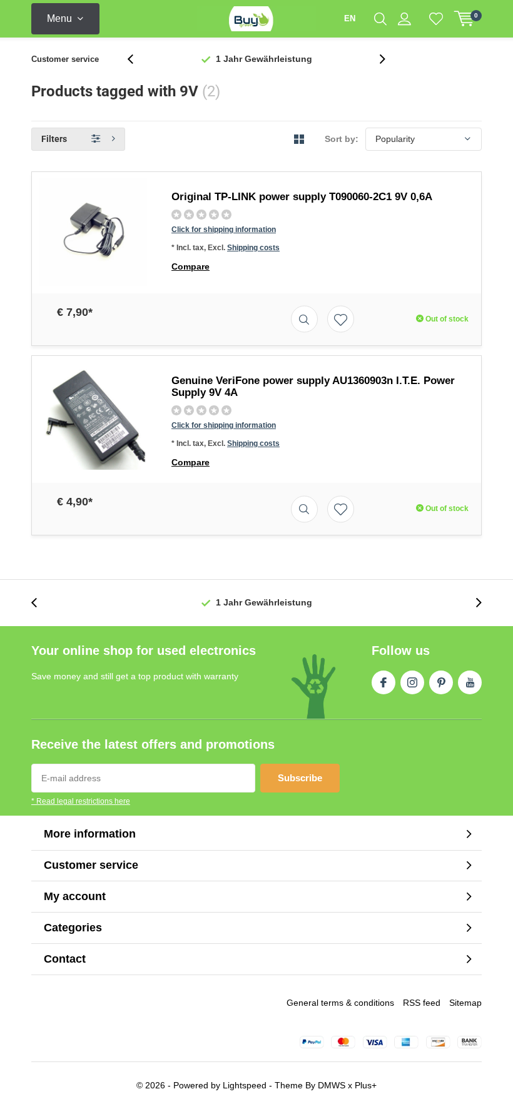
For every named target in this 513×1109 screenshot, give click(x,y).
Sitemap (465, 1003)
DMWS (331, 1085)
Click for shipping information (223, 229)
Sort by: (341, 139)
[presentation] (137, 59)
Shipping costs (253, 247)
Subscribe (300, 777)
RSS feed (421, 1003)
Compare (190, 266)
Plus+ (366, 1085)
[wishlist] (436, 19)
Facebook (383, 682)
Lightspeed (245, 1085)
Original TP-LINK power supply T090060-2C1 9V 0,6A (301, 197)
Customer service (65, 59)
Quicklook (304, 319)
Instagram (412, 682)
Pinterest (441, 682)
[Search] (380, 19)
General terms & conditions (340, 1003)
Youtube (470, 682)
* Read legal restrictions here (80, 801)
